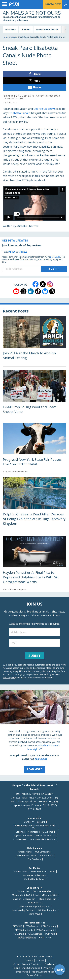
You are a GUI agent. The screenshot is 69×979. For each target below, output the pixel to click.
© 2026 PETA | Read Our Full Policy (34, 956)
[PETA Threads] (52, 291)
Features (10, 29)
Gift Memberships (47, 910)
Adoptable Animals (47, 29)
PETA (11, 251)
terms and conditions (34, 667)
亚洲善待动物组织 (27, 937)
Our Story (28, 822)
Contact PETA (19, 839)
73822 (23, 251)
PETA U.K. (17, 926)
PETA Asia (50, 934)
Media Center (20, 871)
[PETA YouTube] (16, 291)
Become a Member (42, 891)
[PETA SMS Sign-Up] (23, 291)
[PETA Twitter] (43, 284)
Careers (41, 822)
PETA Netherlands (24, 930)
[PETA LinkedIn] (31, 291)
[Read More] (34, 732)
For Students (46, 855)
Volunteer (33, 832)
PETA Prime (47, 832)
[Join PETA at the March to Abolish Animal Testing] (34, 341)
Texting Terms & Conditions (26, 968)
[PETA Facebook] (35, 284)
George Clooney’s (44, 109)
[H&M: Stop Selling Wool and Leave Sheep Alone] (34, 394)
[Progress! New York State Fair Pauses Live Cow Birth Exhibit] (34, 448)
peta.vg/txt (55, 256)
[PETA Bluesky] (45, 291)
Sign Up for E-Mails (23, 835)
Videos (26, 29)
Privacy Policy (50, 968)
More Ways (34, 914)
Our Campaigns (43, 852)
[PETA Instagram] (50, 284)
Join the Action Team (26, 855)
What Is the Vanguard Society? (34, 906)
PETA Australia (35, 934)
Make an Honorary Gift (24, 899)
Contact (40, 960)
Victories (20, 832)
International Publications (42, 839)
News (13, 37)
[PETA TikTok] (38, 291)
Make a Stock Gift (47, 899)
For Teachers (34, 859)
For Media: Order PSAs (34, 875)
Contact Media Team (34, 879)
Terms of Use (21, 972)
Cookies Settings (34, 975)
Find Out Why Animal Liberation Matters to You (34, 826)
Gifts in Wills (34, 902)
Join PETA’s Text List (45, 835)
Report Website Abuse (43, 972)
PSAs (52, 871)
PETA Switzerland (45, 930)
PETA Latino (45, 937)
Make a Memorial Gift (46, 895)
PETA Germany (48, 926)
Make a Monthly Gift (22, 895)
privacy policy (9, 677)
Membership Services (23, 910)
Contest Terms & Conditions (27, 964)
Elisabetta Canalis (19, 113)
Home (6, 37)
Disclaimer (50, 964)
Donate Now (23, 891)
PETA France (32, 926)
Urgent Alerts (25, 852)
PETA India (19, 934)
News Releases (38, 871)
